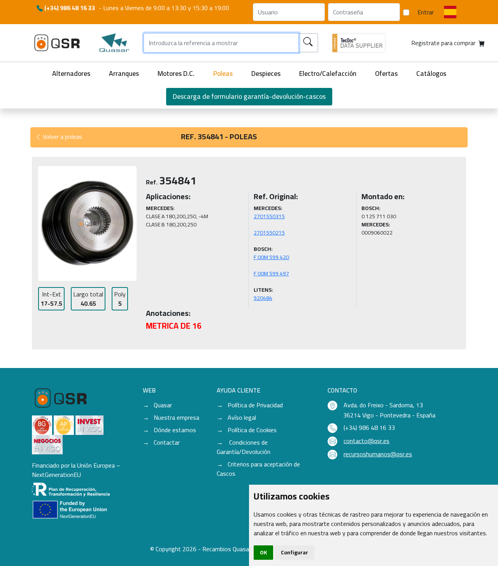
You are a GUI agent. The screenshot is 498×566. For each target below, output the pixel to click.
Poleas (223, 73)
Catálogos (431, 73)
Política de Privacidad (255, 405)
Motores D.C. (176, 73)
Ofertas (386, 73)
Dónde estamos (175, 430)
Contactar (167, 442)
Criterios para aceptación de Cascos (258, 468)
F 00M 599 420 (271, 257)
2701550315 (269, 216)
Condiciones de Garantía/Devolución (243, 447)
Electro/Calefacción (327, 73)
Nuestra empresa (176, 417)
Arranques (124, 73)
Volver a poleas (61, 136)
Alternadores (71, 73)
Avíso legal (242, 417)
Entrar (425, 12)
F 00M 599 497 (271, 273)
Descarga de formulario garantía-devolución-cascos (249, 96)
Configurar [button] (294, 552)
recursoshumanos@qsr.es (378, 454)
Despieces (266, 73)
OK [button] (263, 552)
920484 (263, 298)
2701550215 (269, 233)
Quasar (163, 405)
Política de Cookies (252, 430)
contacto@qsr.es (366, 441)
